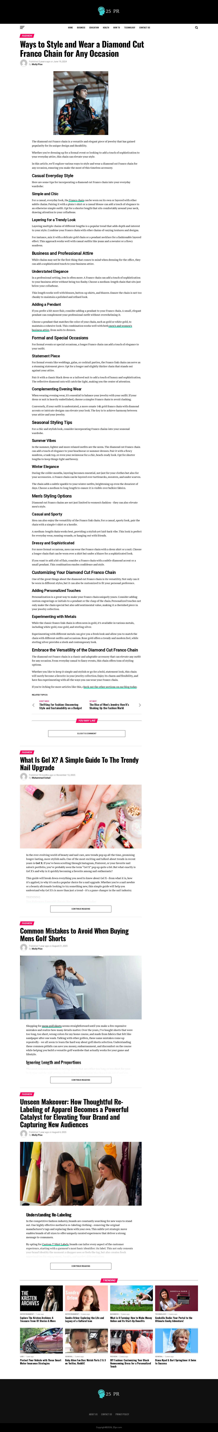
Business (81, 27)
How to (116, 27)
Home (70, 27)
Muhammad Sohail (41, 778)
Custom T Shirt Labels (55, 1244)
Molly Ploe (37, 64)
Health (106, 27)
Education (94, 27)
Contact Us (144, 27)
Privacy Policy (122, 1414)
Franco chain (76, 200)
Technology (129, 27)
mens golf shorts (52, 1026)
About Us (93, 1414)
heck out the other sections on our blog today (110, 687)
